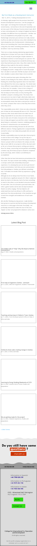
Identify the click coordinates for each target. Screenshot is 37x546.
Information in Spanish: (19, 475)
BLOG (17, 499)
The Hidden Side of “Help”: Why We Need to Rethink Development (17, 249)
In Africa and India (14, 351)
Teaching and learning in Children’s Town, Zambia (17, 315)
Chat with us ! (19, 454)
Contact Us (17, 506)
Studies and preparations (17, 252)
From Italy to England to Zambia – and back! (15, 283)
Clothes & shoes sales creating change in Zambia (17, 350)
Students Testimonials (28, 284)
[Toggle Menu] (30, 8)
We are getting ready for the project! (13, 417)
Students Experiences (15, 419)
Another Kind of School (15, 384)
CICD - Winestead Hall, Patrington (20, 492)
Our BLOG (29, 2)
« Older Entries (5, 429)
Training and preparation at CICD (21, 18)
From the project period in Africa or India (20, 317)
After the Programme (15, 284)
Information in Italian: (19, 487)
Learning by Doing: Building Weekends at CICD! (16, 382)
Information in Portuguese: (21, 481)
